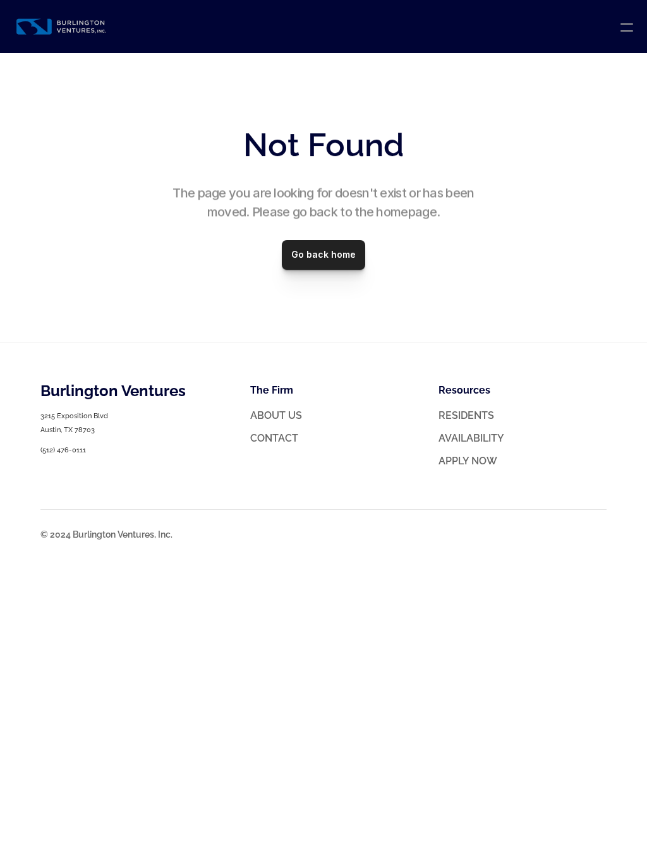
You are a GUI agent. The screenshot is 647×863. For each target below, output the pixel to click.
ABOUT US (276, 415)
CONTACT (274, 438)
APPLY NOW (467, 461)
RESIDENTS (466, 415)
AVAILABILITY (471, 438)
